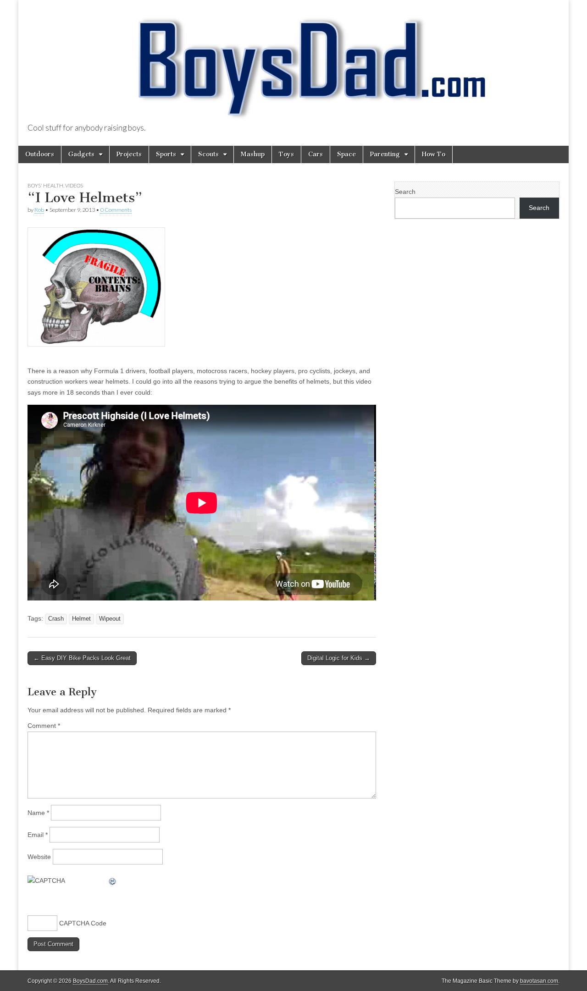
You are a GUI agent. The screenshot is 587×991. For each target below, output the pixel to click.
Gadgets (81, 154)
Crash (56, 619)
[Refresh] (113, 880)
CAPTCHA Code (82, 923)
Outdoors (39, 154)
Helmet (81, 619)
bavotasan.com (539, 981)
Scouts (208, 154)
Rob (39, 209)
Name (38, 812)
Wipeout (110, 619)
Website (39, 856)
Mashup (253, 154)
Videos (74, 185)
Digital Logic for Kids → (338, 658)
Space (346, 154)
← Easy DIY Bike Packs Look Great (82, 658)
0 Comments (116, 209)
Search (405, 191)
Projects (129, 154)
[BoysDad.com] (293, 62)
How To (433, 154)
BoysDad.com (90, 981)
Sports (166, 154)
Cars (315, 154)
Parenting (385, 154)
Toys (286, 154)
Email (38, 834)
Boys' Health (45, 185)
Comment (44, 725)
